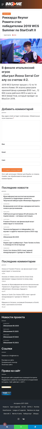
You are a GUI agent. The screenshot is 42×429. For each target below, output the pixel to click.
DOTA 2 (29, 407)
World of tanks (17, 413)
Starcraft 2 (6, 14)
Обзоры (36, 413)
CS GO (23, 407)
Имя (3, 144)
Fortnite (36, 407)
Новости (6, 407)
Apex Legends (15, 407)
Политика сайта (7, 364)
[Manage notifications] (4, 424)
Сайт (3, 160)
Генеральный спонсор (9, 362)
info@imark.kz (14, 355)
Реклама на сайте (8, 360)
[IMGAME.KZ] (14, 4)
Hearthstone (7, 410)
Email (4, 152)
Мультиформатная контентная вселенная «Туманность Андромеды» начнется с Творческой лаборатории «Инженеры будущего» (20, 287)
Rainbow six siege (33, 410)
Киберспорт (27, 413)
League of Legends (19, 410)
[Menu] (3, 5)
